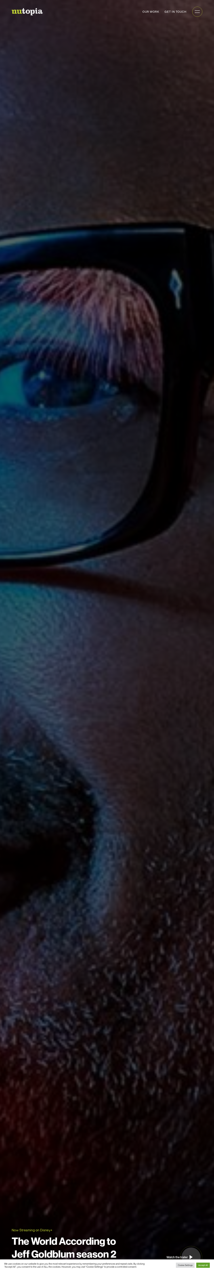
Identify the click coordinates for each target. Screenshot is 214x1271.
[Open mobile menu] (197, 12)
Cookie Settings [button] (185, 1265)
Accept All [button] (203, 1265)
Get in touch (175, 11)
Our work (150, 11)
